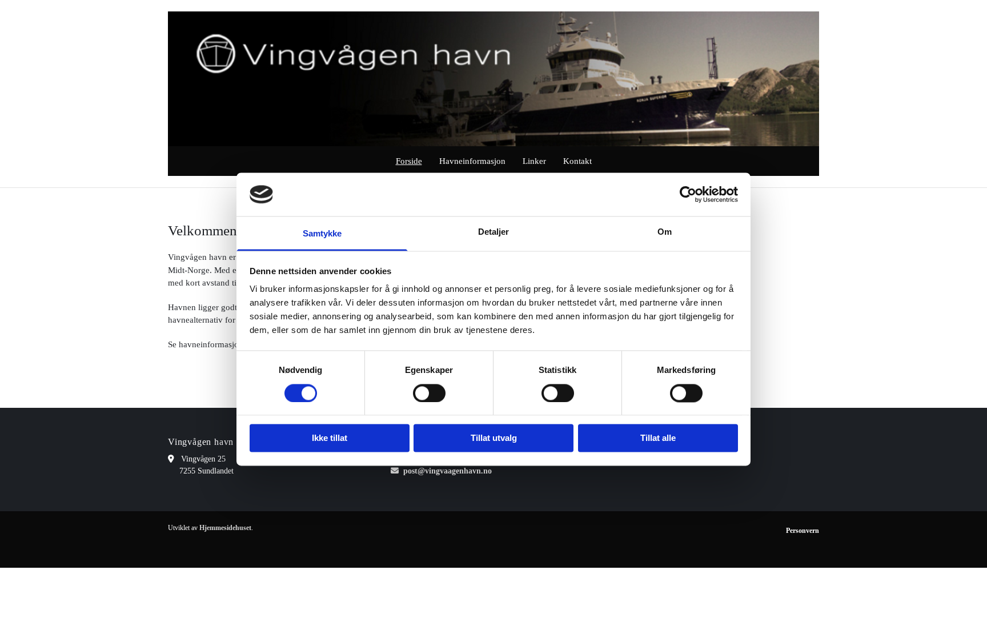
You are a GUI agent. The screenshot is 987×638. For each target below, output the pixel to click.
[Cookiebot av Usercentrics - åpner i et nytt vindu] (688, 194)
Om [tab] (664, 232)
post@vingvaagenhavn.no (447, 471)
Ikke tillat (329, 438)
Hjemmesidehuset (225, 528)
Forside (409, 161)
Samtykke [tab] (322, 234)
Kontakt (577, 161)
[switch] (429, 393)
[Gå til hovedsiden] (493, 78)
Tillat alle (658, 438)
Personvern (802, 531)
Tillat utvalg (494, 438)
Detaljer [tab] (493, 232)
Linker (534, 161)
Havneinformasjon (472, 161)
